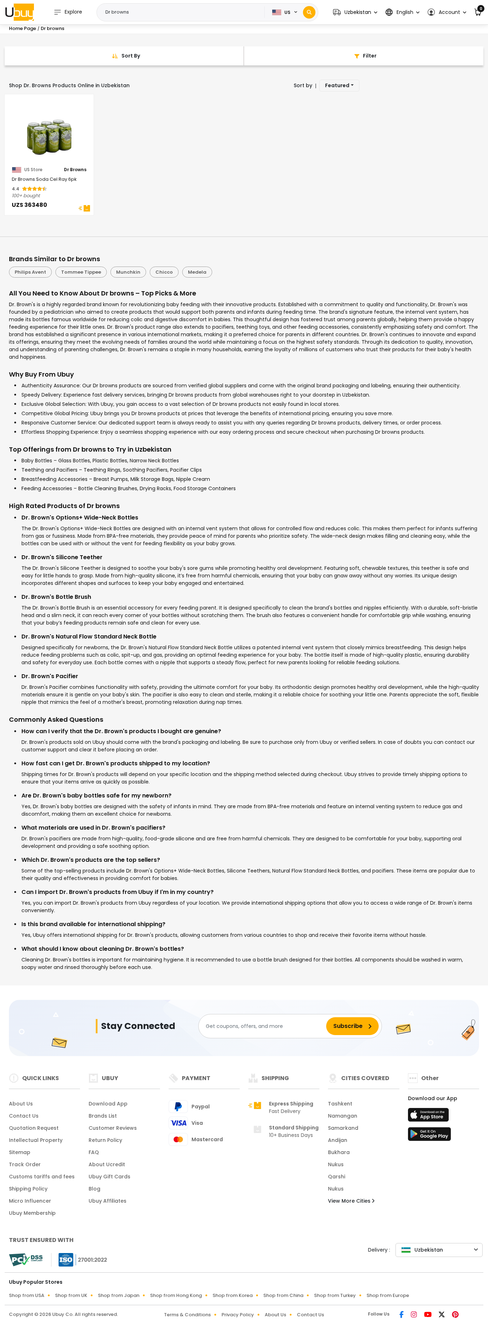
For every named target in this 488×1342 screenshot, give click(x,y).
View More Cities (350, 1200)
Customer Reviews (113, 1128)
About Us (21, 1103)
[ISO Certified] (79, 1259)
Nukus (336, 1164)
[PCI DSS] (26, 1259)
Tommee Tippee (81, 272)
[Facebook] (402, 1315)
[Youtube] (428, 1315)
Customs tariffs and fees (42, 1176)
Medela (197, 272)
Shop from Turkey (335, 1295)
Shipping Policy (28, 1188)
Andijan (337, 1140)
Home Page (22, 28)
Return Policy (105, 1140)
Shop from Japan (118, 1295)
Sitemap (19, 1152)
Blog (94, 1188)
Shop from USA (26, 1295)
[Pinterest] (455, 1315)
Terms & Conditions (187, 1314)
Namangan (342, 1115)
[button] (355, 12)
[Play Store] (429, 1136)
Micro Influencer (30, 1200)
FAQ (94, 1152)
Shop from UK (71, 1295)
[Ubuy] (19, 12)
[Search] (309, 12)
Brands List (103, 1115)
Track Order (25, 1164)
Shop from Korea (233, 1295)
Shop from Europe (388, 1295)
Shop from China (283, 1295)
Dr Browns (75, 170)
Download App (108, 1103)
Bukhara (339, 1152)
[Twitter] (442, 1315)
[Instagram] (414, 1315)
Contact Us (24, 1115)
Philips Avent (30, 272)
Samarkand (343, 1128)
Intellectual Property (36, 1140)
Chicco (164, 272)
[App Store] (429, 1117)
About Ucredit (107, 1164)
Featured (337, 85)
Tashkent (340, 1103)
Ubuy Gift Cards (109, 1176)
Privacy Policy (237, 1314)
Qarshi (336, 1176)
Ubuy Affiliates (107, 1200)
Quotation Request (34, 1128)
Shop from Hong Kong (176, 1295)
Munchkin (128, 272)
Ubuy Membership (32, 1213)
